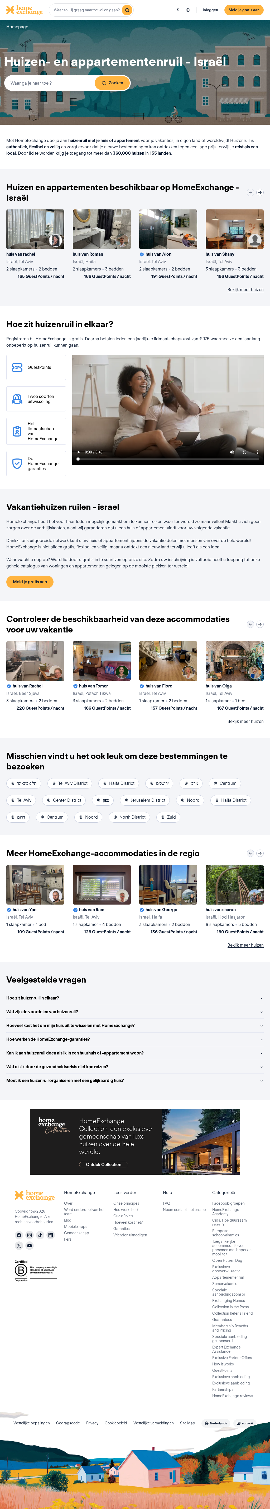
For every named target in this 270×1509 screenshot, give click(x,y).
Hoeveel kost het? (128, 1222)
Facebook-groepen (228, 1203)
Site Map (187, 1423)
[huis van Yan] (35, 900)
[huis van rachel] (35, 245)
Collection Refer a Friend (232, 1313)
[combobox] (91, 10)
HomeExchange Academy (225, 1212)
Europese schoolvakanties (225, 1233)
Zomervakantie (224, 1284)
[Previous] (250, 192)
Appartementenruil (228, 1277)
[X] (19, 1245)
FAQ (166, 1203)
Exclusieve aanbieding (231, 1377)
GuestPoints (123, 1216)
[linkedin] (50, 1235)
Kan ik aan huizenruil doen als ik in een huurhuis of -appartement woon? (75, 1053)
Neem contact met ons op (184, 1210)
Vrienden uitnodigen (130, 1235)
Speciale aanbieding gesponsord (229, 1338)
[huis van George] (168, 900)
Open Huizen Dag (227, 1260)
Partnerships (222, 1389)
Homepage (17, 26)
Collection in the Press (230, 1307)
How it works (223, 1364)
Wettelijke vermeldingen (153, 1423)
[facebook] (19, 1235)
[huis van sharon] (235, 900)
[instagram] (29, 1235)
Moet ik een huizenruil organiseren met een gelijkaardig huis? (65, 1080)
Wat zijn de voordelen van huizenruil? (42, 1011)
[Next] (260, 192)
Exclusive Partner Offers (232, 1358)
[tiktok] (40, 1235)
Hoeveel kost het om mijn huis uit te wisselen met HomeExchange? (70, 1025)
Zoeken (116, 82)
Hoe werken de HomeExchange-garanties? (48, 1039)
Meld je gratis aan (244, 10)
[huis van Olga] (235, 677)
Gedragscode (68, 1423)
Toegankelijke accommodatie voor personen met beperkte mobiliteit (232, 1247)
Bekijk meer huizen (246, 289)
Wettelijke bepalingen (31, 1423)
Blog (67, 1220)
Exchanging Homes (228, 1301)
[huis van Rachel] (35, 677)
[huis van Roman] (102, 245)
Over (68, 1203)
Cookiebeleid (116, 1423)
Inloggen (210, 10)
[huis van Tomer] (102, 677)
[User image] (55, 240)
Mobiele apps (75, 1226)
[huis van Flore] (168, 677)
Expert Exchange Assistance (226, 1349)
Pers (67, 1239)
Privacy (92, 1423)
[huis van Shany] (235, 245)
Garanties (121, 1229)
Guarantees (222, 1320)
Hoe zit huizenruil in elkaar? (32, 998)
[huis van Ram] (102, 900)
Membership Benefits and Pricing (230, 1328)
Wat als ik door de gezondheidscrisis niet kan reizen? (57, 1066)
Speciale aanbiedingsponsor (228, 1292)
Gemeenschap (76, 1233)
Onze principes (126, 1203)
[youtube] (29, 1245)
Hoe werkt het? (125, 1210)
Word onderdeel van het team (84, 1212)
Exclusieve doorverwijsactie (226, 1269)
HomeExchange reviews (232, 1396)
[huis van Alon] (168, 245)
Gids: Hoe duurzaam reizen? (229, 1222)
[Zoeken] (127, 10)
